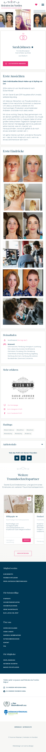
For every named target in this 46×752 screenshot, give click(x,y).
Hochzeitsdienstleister (11, 602)
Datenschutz (27, 727)
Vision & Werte (8, 631)
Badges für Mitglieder (11, 667)
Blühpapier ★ (12, 516)
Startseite (6, 598)
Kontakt (6, 642)
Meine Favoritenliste (10, 609)
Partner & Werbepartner (12, 635)
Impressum (18, 727)
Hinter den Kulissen (10, 628)
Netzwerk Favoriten (10, 663)
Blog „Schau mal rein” (10, 613)
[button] (43, 5)
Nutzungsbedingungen (11, 639)
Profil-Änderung (9, 660)
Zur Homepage (13, 405)
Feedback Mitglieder (10, 577)
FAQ (4, 646)
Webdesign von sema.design (23, 746)
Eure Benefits (8, 574)
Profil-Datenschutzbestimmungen (15, 581)
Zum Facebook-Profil (14, 413)
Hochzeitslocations (10, 605)
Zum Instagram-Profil (14, 409)
